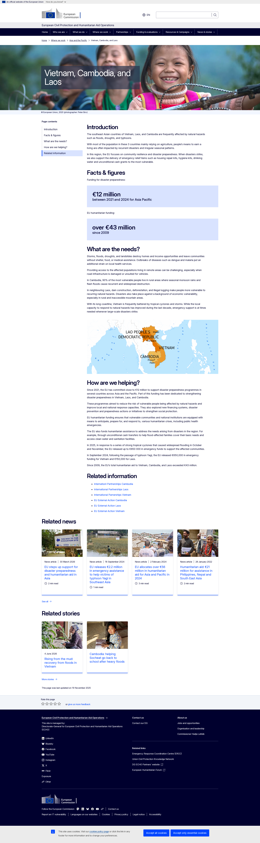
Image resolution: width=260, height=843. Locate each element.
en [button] (148, 14)
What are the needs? (55, 141)
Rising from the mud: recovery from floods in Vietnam (60, 662)
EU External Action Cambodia (110, 500)
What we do (79, 32)
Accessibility (155, 814)
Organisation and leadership (190, 728)
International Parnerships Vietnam (112, 494)
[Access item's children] (67, 32)
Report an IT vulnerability (54, 814)
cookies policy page (99, 831)
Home (45, 32)
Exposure (46, 776)
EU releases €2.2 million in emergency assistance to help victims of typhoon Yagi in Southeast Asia (107, 574)
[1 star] (43, 703)
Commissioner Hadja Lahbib (190, 734)
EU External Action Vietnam (109, 511)
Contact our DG (140, 723)
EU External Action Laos (107, 505)
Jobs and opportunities (188, 723)
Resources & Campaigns (177, 32)
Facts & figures (52, 135)
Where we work (100, 32)
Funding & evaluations (147, 32)
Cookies (106, 814)
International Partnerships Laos (111, 489)
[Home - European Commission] (63, 13)
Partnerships (122, 32)
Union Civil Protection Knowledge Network (153, 759)
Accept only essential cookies (190, 832)
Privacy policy (121, 814)
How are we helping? (55, 147)
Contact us (113, 809)
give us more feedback (79, 704)
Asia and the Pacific (78, 40)
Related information (55, 153)
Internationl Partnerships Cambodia (113, 484)
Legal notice (139, 814)
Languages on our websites (84, 814)
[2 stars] (45, 703)
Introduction (50, 129)
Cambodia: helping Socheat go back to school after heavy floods (107, 657)
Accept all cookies (156, 832)
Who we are (59, 32)
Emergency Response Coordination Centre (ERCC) (157, 753)
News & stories (204, 32)
